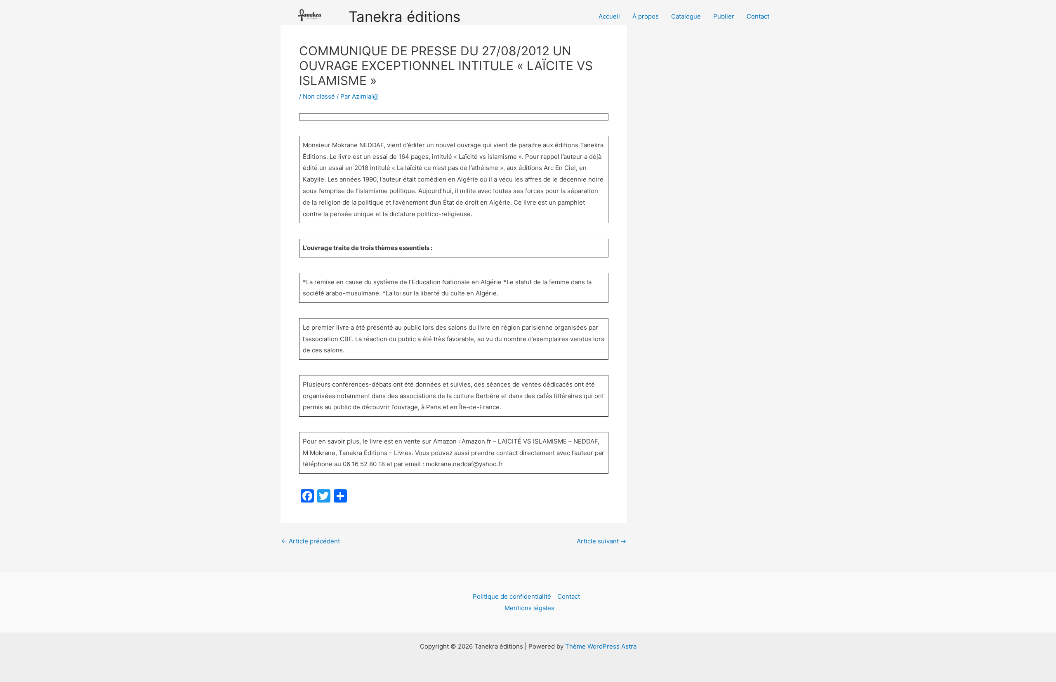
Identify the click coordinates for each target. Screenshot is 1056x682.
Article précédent (310, 541)
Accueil (609, 16)
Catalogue (686, 16)
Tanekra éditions (404, 16)
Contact (758, 16)
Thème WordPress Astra (600, 646)
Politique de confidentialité (512, 596)
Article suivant (601, 541)
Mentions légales (529, 608)
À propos (645, 16)
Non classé (319, 96)
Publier (723, 16)
